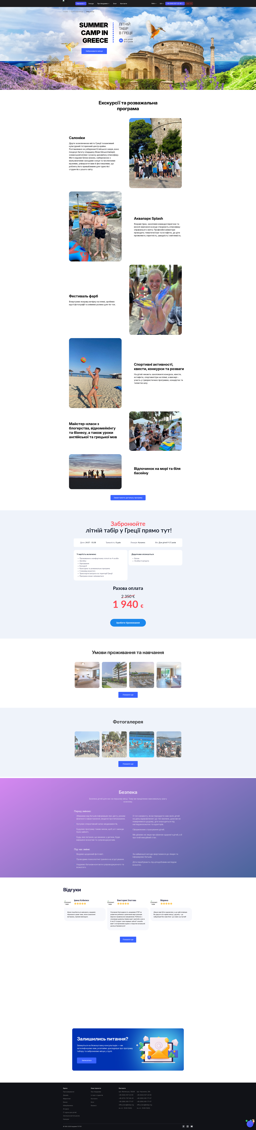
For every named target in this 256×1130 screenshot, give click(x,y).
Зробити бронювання (128, 623)
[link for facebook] (183, 1126)
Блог (115, 3)
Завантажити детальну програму (128, 498)
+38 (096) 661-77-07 (126, 1101)
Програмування (68, 1092)
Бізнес (65, 1102)
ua (161, 3)
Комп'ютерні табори (77, 11)
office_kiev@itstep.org (126, 1105)
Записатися (87, 1060)
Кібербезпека (68, 1105)
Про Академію (96, 1092)
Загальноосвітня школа (71, 1116)
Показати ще (128, 695)
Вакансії (94, 1105)
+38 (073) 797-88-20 (126, 1098)
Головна (65, 11)
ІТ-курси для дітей (69, 1112)
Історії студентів (97, 1095)
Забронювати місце (94, 51)
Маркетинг (67, 1098)
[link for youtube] (191, 1126)
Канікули (66, 1119)
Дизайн (65, 1095)
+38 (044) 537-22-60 (126, 1095)
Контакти (123, 3)
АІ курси (66, 1109)
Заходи (91, 3)
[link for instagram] (187, 1126)
